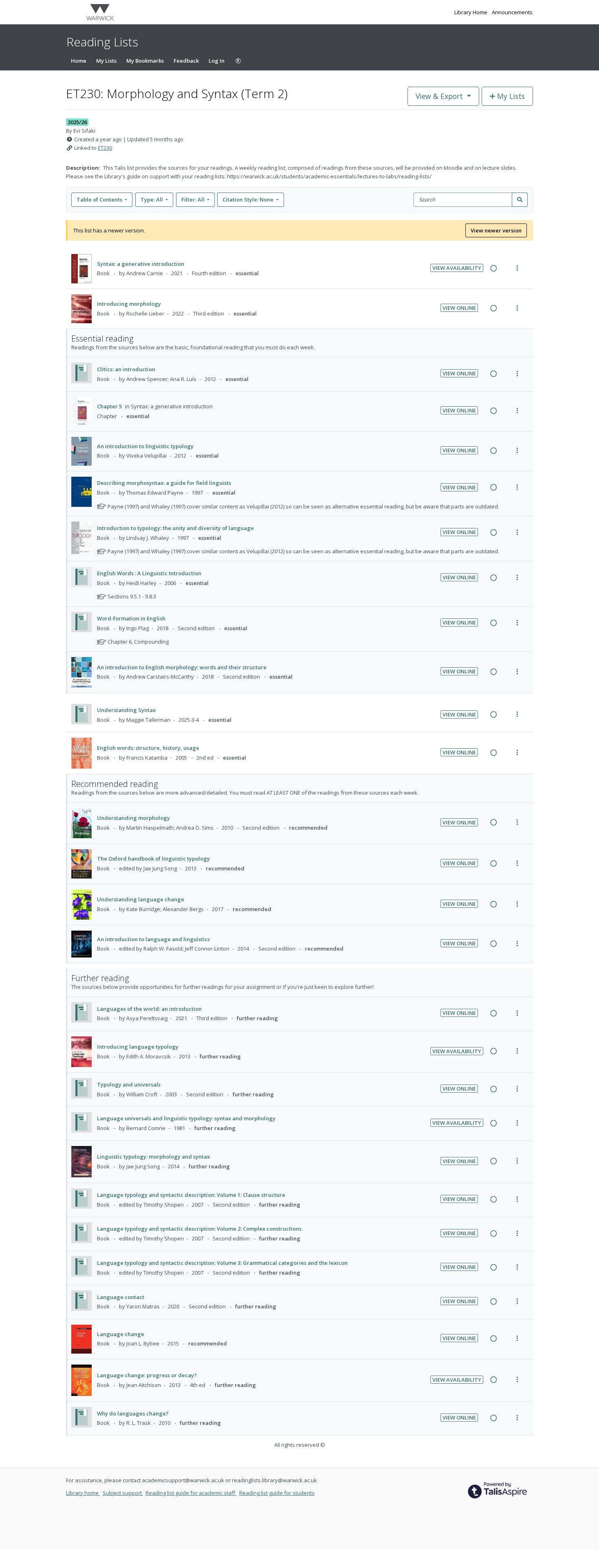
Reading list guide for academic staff (190, 1492)
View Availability (456, 268)
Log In (217, 60)
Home (78, 60)
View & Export (439, 96)
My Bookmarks (145, 60)
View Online (459, 307)
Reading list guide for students (277, 1492)
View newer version (496, 230)
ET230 (105, 147)
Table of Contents (99, 199)
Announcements (512, 12)
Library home (83, 1492)
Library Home (471, 12)
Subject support (123, 1492)
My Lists (106, 60)
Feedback (186, 60)
